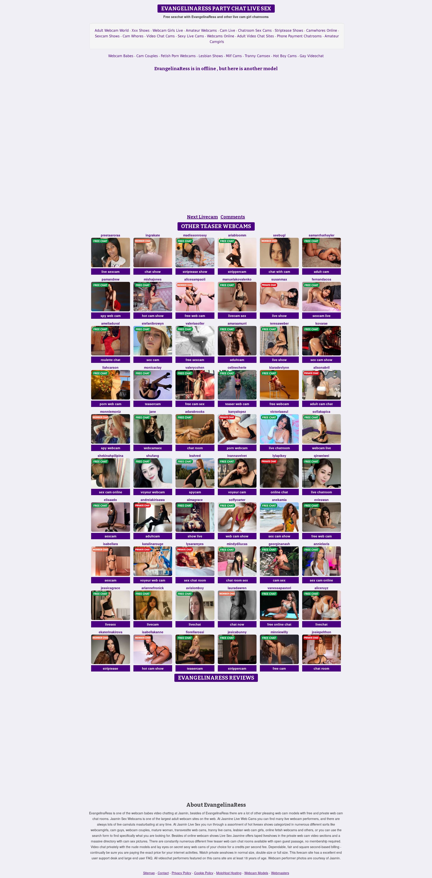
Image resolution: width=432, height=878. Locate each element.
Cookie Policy (203, 873)
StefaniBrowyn (153, 323)
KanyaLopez (237, 411)
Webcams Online (220, 36)
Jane (152, 411)
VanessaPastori (279, 588)
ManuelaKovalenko (237, 279)
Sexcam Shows (107, 36)
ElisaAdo (110, 499)
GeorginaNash (279, 543)
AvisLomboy (195, 588)
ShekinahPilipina (110, 455)
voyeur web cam (152, 580)
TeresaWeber (279, 323)
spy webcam (110, 448)
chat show (153, 271)
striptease (110, 668)
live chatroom (279, 448)
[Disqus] (216, 740)
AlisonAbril (321, 367)
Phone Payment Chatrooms (299, 36)
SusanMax (279, 279)
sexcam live (322, 315)
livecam (153, 624)
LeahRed (195, 455)
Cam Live (227, 30)
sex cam (152, 359)
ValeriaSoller (195, 323)
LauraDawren (237, 588)
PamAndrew (110, 279)
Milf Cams (234, 56)
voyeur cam (237, 492)
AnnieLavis (321, 543)
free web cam (195, 315)
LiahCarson (110, 367)
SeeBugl (279, 235)
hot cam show (153, 315)
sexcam (110, 536)
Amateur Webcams (201, 30)
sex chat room (195, 580)
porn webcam (237, 448)
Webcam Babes (120, 56)
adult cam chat (321, 404)
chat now (237, 624)
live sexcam (110, 271)
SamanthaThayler (321, 235)
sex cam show (321, 359)
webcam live (321, 448)
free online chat (279, 624)
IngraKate (153, 235)
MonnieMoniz (110, 411)
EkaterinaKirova (110, 632)
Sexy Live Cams (191, 36)
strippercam (237, 271)
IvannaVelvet (237, 455)
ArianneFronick (153, 588)
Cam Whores (133, 36)
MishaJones (153, 279)
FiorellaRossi (195, 632)
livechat (195, 624)
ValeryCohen (194, 367)
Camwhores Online (321, 30)
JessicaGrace (110, 588)
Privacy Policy (181, 873)
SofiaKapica (321, 411)
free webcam (279, 404)
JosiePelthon (321, 632)
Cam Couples (147, 56)
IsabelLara (110, 543)
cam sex (279, 580)
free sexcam (195, 359)
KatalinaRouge (152, 543)
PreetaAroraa (110, 235)
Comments (232, 217)
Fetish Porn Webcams (178, 56)
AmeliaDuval (110, 323)
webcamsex (153, 448)
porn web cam (110, 404)
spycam (195, 492)
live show (279, 315)
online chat (279, 492)
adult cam (321, 271)
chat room (195, 448)
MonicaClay (153, 367)
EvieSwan (321, 499)
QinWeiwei (321, 455)
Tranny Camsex (257, 56)
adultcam (237, 359)
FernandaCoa (321, 279)
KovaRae (321, 323)
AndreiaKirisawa (153, 499)
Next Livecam (202, 217)
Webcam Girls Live (168, 30)
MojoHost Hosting (228, 873)
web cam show (237, 536)
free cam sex (195, 404)
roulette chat (110, 359)
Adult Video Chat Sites (255, 36)
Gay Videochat (312, 56)
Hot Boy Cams (285, 56)
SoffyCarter (237, 499)
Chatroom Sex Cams (255, 30)
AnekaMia (279, 499)
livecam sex (237, 315)
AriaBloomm (237, 235)
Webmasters (280, 873)
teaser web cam (237, 404)
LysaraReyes (195, 543)
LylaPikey (279, 455)
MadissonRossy (195, 235)
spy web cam (111, 315)
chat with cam (279, 271)
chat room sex (237, 580)
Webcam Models (256, 873)
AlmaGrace (195, 499)
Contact (163, 873)
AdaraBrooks (195, 411)
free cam (279, 668)
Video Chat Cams (160, 36)
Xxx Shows (141, 30)
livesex (110, 624)
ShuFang (152, 455)
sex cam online (110, 492)
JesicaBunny (237, 632)
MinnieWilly (279, 632)
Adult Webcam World (112, 30)
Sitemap (149, 873)
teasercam (153, 404)
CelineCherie (237, 367)
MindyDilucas (237, 543)
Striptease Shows (289, 30)
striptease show (195, 271)
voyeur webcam (153, 492)
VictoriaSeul (279, 411)
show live (195, 536)
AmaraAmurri (237, 323)
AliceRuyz (321, 588)
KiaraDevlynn (279, 367)
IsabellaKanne (152, 632)
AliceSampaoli (194, 279)
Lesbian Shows (211, 56)
